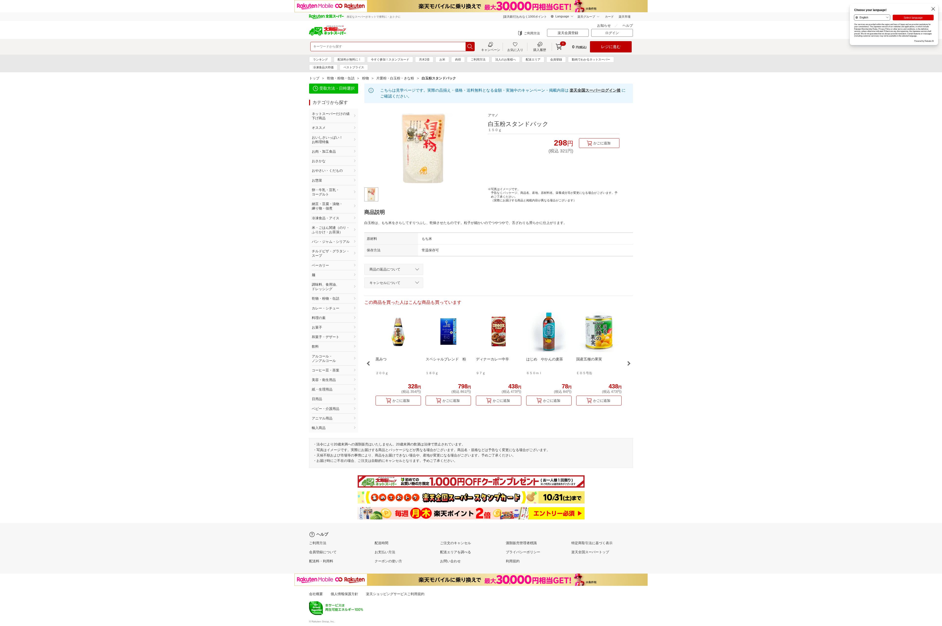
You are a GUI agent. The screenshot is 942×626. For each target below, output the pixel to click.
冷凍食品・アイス (325, 218)
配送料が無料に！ (349, 59)
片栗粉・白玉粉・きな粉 (395, 78)
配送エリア (533, 59)
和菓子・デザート (325, 337)
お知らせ (604, 25)
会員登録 (556, 59)
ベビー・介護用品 (325, 409)
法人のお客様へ (505, 59)
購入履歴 (539, 49)
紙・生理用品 (322, 389)
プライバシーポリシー (523, 552)
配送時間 (381, 543)
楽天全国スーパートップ (590, 552)
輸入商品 (319, 428)
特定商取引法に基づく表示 (592, 543)
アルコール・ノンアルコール (324, 358)
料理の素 (319, 318)
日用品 (317, 399)
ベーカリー (320, 265)
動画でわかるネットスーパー (591, 59)
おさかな (319, 161)
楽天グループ (586, 16)
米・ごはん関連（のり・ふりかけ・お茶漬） (331, 230)
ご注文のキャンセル (455, 543)
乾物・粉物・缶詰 (340, 78)
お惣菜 (317, 180)
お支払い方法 (385, 552)
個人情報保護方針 (344, 594)
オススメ (319, 128)
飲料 (315, 346)
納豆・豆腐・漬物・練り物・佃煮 (327, 206)
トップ (314, 78)
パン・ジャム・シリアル (331, 242)
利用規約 (513, 561)
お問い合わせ (450, 561)
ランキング (320, 59)
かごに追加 (602, 143)
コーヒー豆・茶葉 (325, 370)
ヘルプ (628, 25)
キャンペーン (490, 49)
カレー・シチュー (325, 308)
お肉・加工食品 (324, 151)
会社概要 (316, 594)
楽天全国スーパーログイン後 (595, 90)
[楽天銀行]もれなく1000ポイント (525, 16)
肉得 (458, 59)
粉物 (365, 78)
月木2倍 (424, 59)
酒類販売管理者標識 (521, 543)
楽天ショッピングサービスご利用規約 (395, 594)
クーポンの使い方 (388, 561)
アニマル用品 (322, 418)
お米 (442, 59)
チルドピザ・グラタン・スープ (331, 253)
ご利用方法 (532, 33)
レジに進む (611, 47)
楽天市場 (624, 16)
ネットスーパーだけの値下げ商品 (331, 116)
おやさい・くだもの (327, 170)
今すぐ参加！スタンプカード (390, 59)
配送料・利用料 (321, 561)
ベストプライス (353, 67)
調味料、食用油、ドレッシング (325, 286)
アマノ (493, 115)
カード (609, 16)
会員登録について (323, 552)
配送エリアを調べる (455, 552)
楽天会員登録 (568, 33)
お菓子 (317, 327)
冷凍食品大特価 (323, 67)
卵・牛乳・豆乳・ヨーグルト (325, 192)
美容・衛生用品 (324, 380)
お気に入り (515, 49)
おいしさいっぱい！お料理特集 (327, 139)
